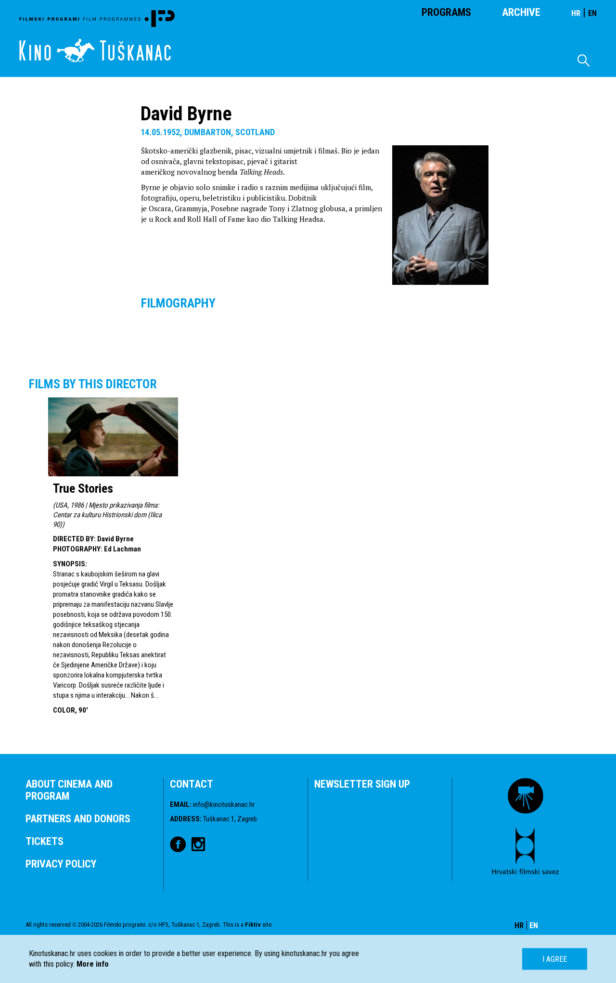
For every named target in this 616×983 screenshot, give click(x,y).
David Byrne (115, 539)
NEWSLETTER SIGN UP (362, 784)
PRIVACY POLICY (61, 864)
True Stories (83, 488)
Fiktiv (253, 924)
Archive (521, 12)
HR (575, 13)
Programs (446, 12)
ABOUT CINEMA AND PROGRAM (69, 790)
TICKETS (45, 841)
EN (592, 13)
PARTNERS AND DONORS (78, 819)
